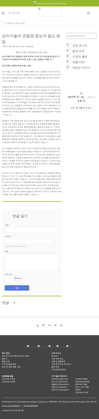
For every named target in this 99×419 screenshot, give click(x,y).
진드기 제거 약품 (82, 387)
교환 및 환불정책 (58, 361)
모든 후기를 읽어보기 (81, 108)
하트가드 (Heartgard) (60, 390)
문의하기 (55, 356)
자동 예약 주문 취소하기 (61, 364)
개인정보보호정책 (58, 369)
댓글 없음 (29, 46)
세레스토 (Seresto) (59, 387)
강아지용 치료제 (8, 379)
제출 (17, 288)
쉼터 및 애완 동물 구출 (11, 367)
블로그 (4, 359)
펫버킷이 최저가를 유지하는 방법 (15, 356)
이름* (7, 225)
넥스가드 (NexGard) (59, 382)
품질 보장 (6, 361)
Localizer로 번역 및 (10, 410)
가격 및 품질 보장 (9, 364)
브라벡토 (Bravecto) (59, 379)
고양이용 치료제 (8, 382)
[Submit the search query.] (5, 23)
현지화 (20, 410)
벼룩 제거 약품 (81, 384)
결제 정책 (55, 367)
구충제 (78, 390)
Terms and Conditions (11, 406)
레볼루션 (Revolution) (60, 384)
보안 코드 (8, 274)
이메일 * (8, 236)
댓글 (6, 251)
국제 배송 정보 (57, 359)
